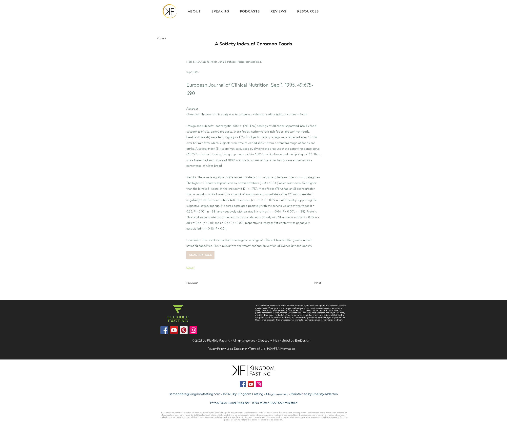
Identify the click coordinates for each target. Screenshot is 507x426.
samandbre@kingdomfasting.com (194, 394)
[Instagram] (193, 330)
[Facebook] (164, 330)
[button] (308, 11)
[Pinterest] (184, 330)
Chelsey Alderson (325, 394)
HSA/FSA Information (283, 403)
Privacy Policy (218, 403)
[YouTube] (174, 330)
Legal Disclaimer (239, 403)
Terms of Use (260, 403)
